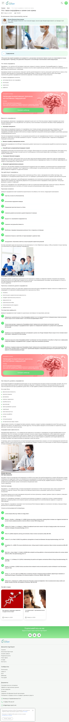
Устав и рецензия (5, 689)
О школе (3, 649)
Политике (25, 711)
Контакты (3, 661)
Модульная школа (6, 655)
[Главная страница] (10, 3)
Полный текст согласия (7, 715)
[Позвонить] (62, 3)
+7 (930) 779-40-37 (8, 702)
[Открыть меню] (3, 3)
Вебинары (3, 675)
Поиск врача (4, 657)
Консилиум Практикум (7, 651)
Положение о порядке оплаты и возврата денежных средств (17, 695)
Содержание (10, 53)
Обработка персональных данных (10, 687)
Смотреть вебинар (23, 110)
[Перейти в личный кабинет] (66, 3)
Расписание (4, 669)
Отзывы (3, 659)
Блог (8, 8)
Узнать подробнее (6, 283)
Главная (3, 8)
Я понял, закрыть (7, 718)
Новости (3, 671)
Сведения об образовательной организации (12, 693)
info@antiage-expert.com (9, 705)
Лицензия (3, 691)
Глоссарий (4, 677)
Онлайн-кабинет (5, 653)
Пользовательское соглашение (9, 685)
